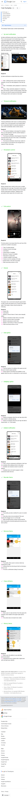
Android (2, 750)
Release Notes (4, 728)
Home (2, 5)
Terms (2, 791)
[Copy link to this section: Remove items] (14, 531)
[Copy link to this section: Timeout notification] (17, 101)
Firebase (3, 755)
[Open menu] (2, 1)
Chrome (3, 753)
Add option (7, 333)
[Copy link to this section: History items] (13, 623)
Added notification (9, 428)
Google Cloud (4, 761)
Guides (15, 5)
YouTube (3, 745)
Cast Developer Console (6, 723)
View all (2, 766)
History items (8, 623)
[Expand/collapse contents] (8, 12)
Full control (7, 206)
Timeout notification (10, 101)
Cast (13, 2)
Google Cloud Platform (6, 781)
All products (3, 786)
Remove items (8, 531)
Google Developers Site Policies (10, 701)
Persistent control (9, 150)
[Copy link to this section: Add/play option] (14, 382)
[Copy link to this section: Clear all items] (14, 581)
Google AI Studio (4, 757)
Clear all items (8, 581)
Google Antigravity (5, 759)
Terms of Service (4, 725)
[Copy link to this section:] (2, 668)
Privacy (6, 791)
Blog (2, 734)
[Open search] (21, 1)
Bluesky (2, 736)
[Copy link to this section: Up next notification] (17, 34)
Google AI (3, 783)
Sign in (24, 1)
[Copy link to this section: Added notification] (16, 428)
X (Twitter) (3, 742)
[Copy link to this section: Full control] (12, 206)
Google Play (3, 764)
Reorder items (8, 477)
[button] (14, 25)
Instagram (3, 738)
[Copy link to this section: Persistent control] (16, 150)
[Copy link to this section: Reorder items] (14, 477)
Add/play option (8, 381)
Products (7, 5)
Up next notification (10, 34)
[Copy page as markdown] (17, 8)
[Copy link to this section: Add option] (12, 333)
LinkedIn (3, 740)
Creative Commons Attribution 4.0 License (13, 698)
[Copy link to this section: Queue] (9, 268)
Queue (6, 268)
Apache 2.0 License (17, 700)
